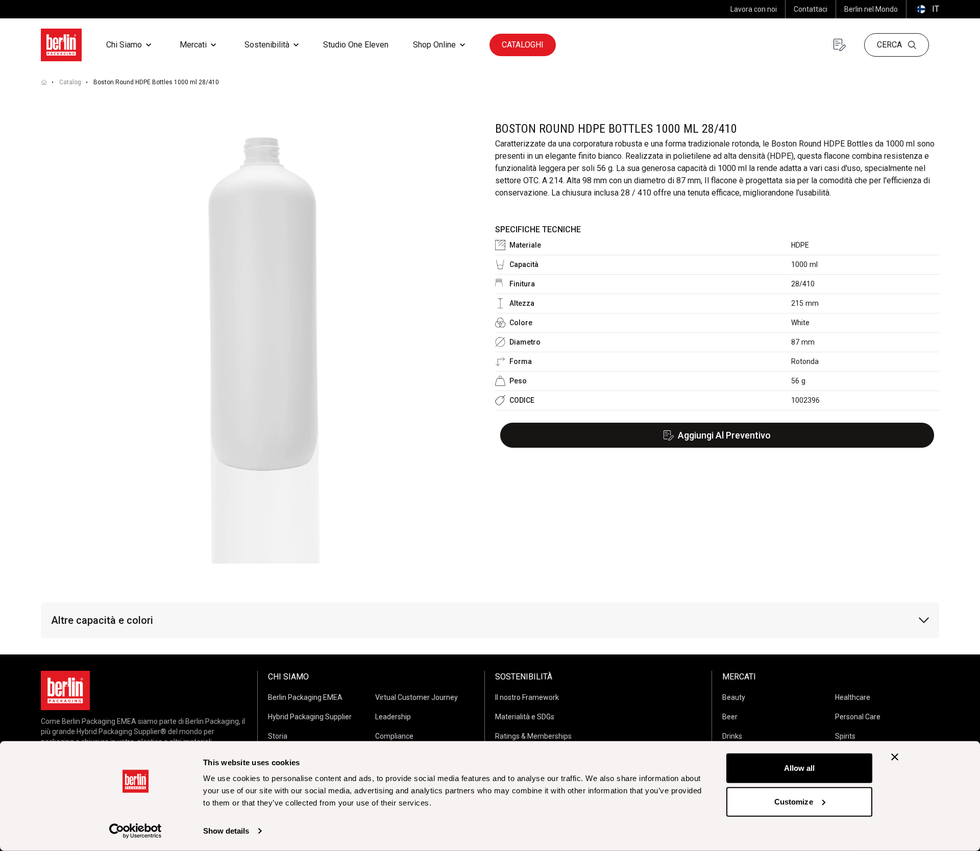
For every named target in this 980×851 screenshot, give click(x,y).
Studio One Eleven (355, 45)
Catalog (70, 82)
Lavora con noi (753, 9)
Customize (793, 801)
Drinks (732, 736)
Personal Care (857, 717)
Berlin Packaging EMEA (305, 697)
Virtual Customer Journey (416, 697)
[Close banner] (894, 757)
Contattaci (810, 9)
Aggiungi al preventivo (724, 435)
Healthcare (852, 697)
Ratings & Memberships (533, 736)
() (927, 9)
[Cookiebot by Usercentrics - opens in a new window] (135, 831)
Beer (730, 717)
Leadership (393, 717)
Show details (226, 830)
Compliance (394, 736)
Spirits (845, 736)
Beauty (733, 697)
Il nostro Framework (527, 697)
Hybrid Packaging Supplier (310, 717)
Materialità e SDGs (524, 717)
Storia (277, 736)
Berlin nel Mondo (871, 9)
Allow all (799, 768)
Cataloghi (523, 45)
